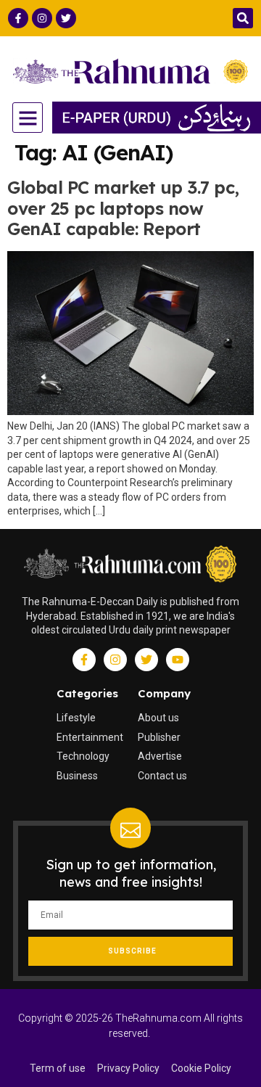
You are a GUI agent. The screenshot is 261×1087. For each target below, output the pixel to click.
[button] (243, 18)
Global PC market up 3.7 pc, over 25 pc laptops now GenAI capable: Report (123, 208)
